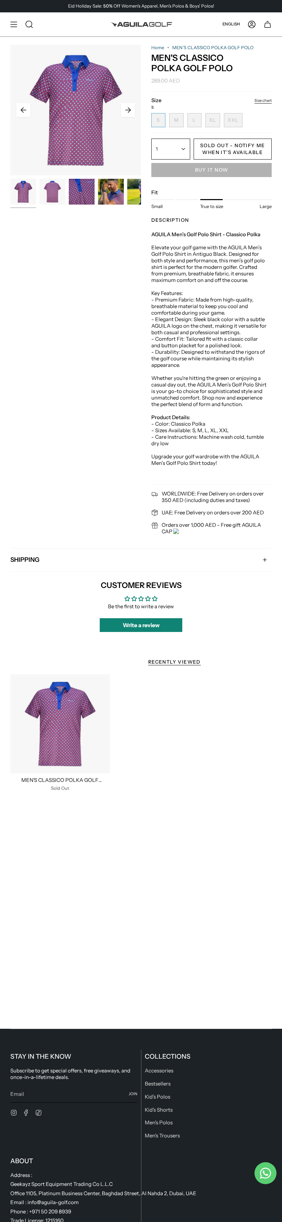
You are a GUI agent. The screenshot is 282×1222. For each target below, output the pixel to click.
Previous (23, 110)
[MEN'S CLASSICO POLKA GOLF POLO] (60, 724)
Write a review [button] (141, 625)
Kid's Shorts (159, 1109)
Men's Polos (159, 1122)
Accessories (159, 1070)
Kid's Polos (157, 1096)
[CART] (267, 24)
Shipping (25, 560)
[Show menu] (14, 24)
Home (157, 47)
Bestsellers (158, 1083)
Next (128, 110)
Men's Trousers (162, 1135)
